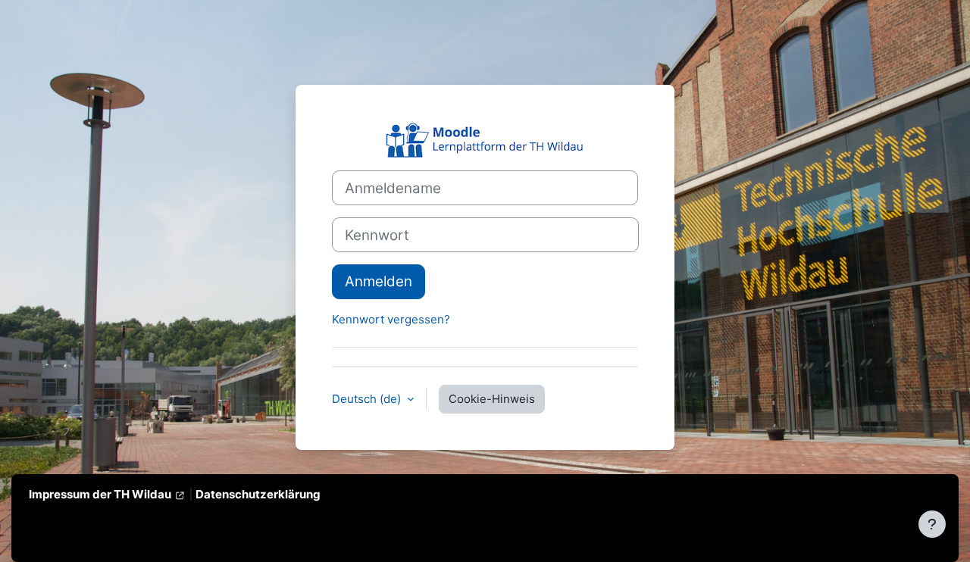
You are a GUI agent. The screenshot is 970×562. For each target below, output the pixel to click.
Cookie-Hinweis (492, 399)
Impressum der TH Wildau (100, 494)
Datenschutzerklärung (258, 494)
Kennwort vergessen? (391, 319)
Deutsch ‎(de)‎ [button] (368, 399)
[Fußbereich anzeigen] (932, 524)
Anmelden (378, 281)
